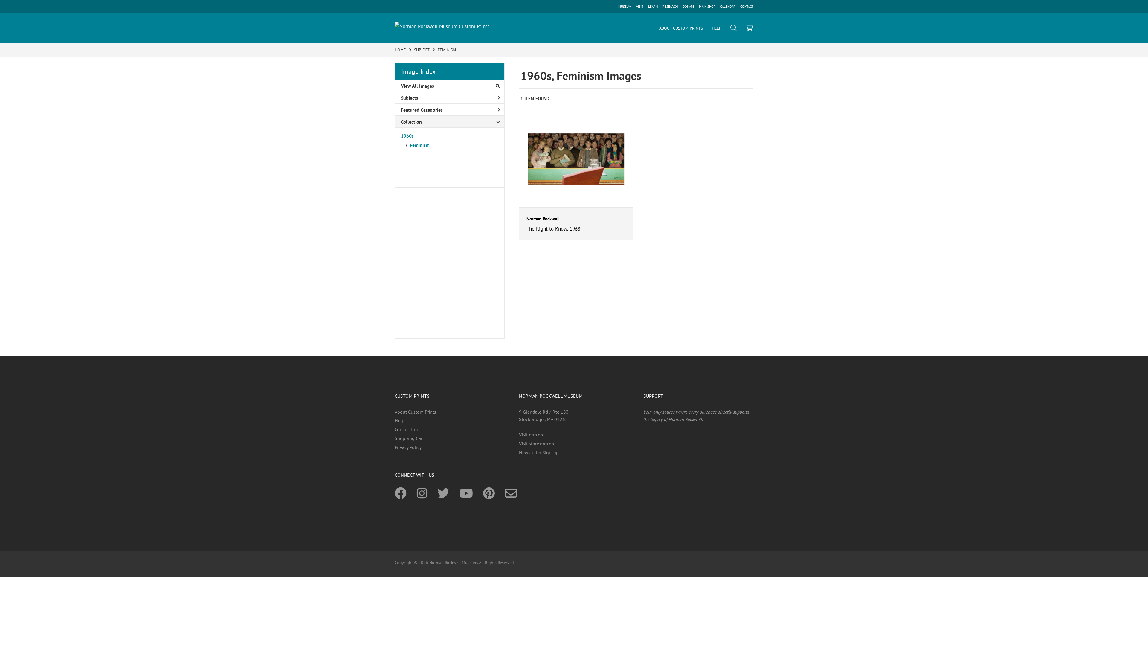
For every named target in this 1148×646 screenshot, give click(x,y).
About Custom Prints (415, 412)
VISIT (639, 6)
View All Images (417, 86)
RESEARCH (670, 6)
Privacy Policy (408, 447)
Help (399, 420)
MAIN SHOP (707, 6)
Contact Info (407, 429)
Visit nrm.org (532, 435)
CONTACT (746, 6)
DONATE (688, 6)
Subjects (409, 98)
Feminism (420, 145)
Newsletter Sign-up (539, 452)
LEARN (653, 6)
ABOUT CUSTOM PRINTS (681, 28)
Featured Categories (422, 110)
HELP (716, 28)
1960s (407, 136)
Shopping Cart (409, 438)
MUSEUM (624, 6)
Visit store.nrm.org (537, 444)
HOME (400, 50)
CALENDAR (727, 6)
